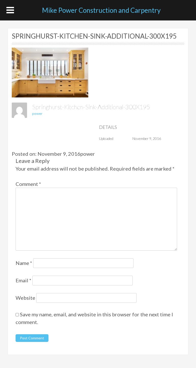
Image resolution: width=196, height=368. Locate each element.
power (37, 113)
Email (23, 280)
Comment (28, 184)
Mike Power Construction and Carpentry (101, 10)
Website (25, 298)
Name (24, 263)
